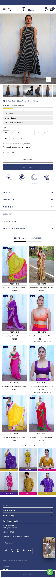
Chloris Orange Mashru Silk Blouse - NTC (41, 336)
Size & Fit (7, 214)
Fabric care (9, 207)
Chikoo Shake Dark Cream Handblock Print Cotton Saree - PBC (41, 288)
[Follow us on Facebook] (6, 551)
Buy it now (28, 167)
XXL (37, 132)
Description (9, 200)
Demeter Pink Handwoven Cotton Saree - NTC (14, 387)
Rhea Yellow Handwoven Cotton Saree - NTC (14, 437)
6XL (21, 138)
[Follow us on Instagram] (18, 551)
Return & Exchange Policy (16, 228)
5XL (14, 138)
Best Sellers (36, 238)
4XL (6, 138)
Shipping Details (10, 221)
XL (30, 132)
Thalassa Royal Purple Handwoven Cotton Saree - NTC (14, 336)
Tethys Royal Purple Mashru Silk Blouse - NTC (41, 387)
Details (6, 192)
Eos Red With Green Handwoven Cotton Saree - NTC (41, 437)
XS (6, 132)
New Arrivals (20, 238)
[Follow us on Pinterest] (24, 551)
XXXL (45, 132)
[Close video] (53, 539)
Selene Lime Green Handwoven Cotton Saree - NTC (14, 288)
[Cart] (51, 9)
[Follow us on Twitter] (12, 551)
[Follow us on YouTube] (29, 551)
